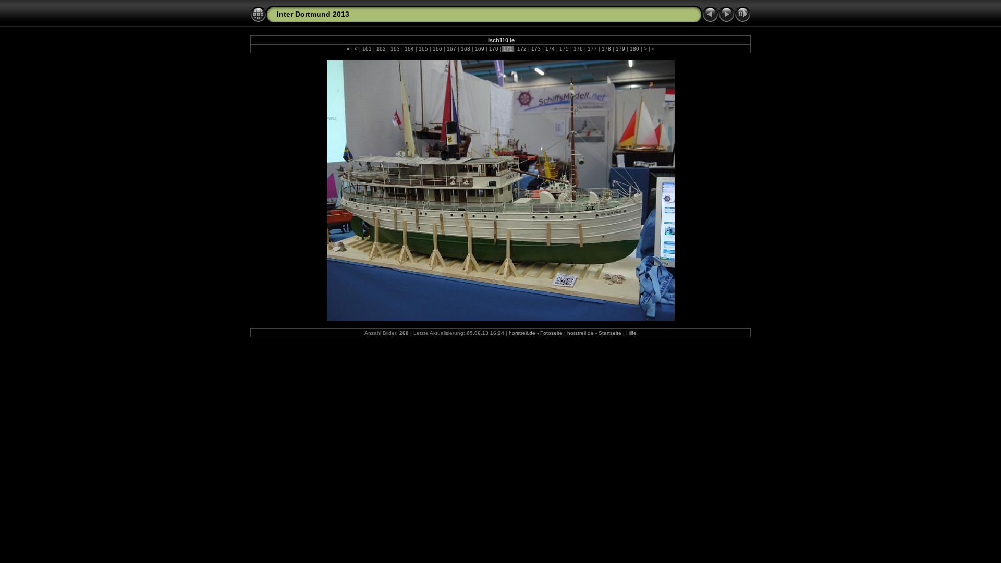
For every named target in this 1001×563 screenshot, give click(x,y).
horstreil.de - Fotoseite (536, 333)
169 (479, 49)
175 (564, 49)
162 (381, 49)
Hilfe (631, 333)
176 (578, 49)
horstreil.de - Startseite (594, 333)
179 (620, 49)
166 (437, 49)
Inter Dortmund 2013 (313, 14)
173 (536, 49)
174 (550, 49)
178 (606, 49)
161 (367, 49)
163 (395, 49)
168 (465, 49)
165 (423, 49)
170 (493, 49)
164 (409, 49)
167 (451, 49)
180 (634, 49)
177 (592, 49)
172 (522, 49)
